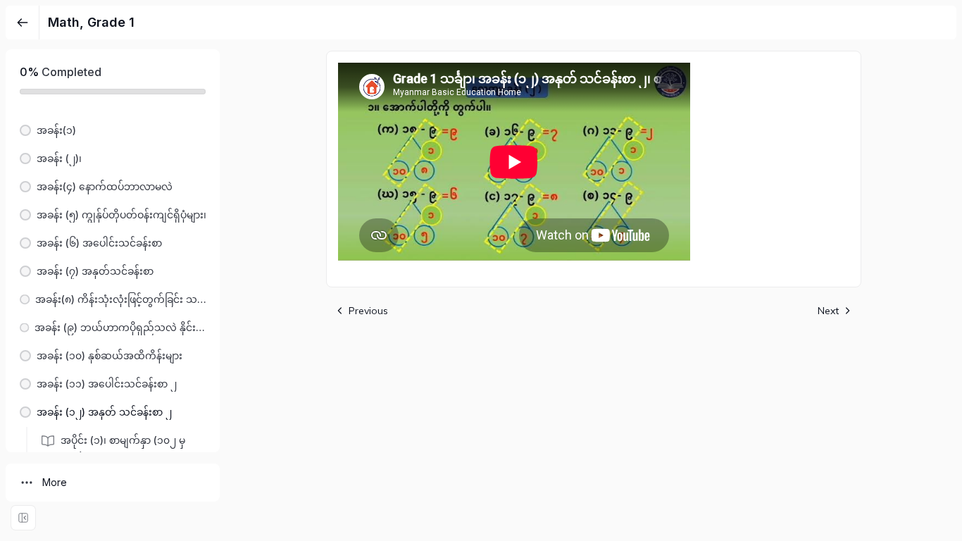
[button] (112, 130)
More (54, 482)
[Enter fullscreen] (23, 518)
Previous (368, 310)
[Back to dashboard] (22, 22)
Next (828, 310)
